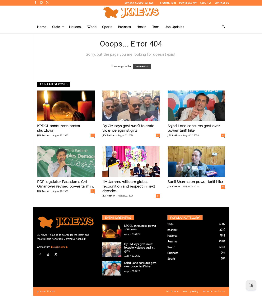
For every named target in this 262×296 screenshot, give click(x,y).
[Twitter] (47, 3)
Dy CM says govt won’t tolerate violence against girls (139, 248)
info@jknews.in (59, 246)
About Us (206, 2)
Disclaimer (172, 291)
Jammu (172, 241)
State (56, 27)
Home (41, 27)
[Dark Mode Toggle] (251, 285)
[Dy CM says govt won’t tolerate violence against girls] (131, 106)
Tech (155, 27)
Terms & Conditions (214, 291)
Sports (107, 27)
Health (141, 27)
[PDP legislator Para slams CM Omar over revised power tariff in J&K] (66, 161)
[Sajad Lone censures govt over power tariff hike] (196, 106)
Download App (188, 2)
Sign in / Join (168, 2)
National (75, 27)
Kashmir (172, 230)
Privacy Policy (190, 291)
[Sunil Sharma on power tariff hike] (196, 161)
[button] (223, 27)
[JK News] (131, 12)
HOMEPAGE (142, 66)
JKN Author (43, 135)
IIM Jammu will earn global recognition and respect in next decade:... (128, 186)
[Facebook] (35, 3)
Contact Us (222, 2)
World (91, 27)
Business (124, 27)
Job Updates (174, 27)
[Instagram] (41, 3)
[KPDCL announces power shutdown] (66, 106)
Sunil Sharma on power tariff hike (195, 181)
